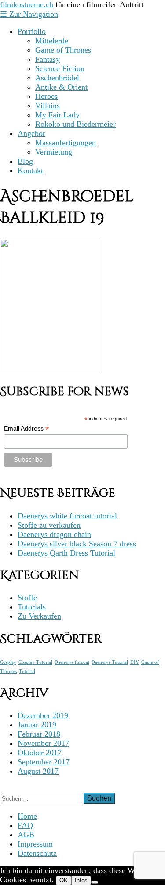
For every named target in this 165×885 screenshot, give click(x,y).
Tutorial (27, 671)
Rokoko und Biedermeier (75, 124)
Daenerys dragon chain (54, 534)
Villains (47, 105)
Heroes (46, 96)
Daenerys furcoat (72, 662)
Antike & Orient (61, 87)
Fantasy (47, 59)
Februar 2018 (39, 734)
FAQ (25, 825)
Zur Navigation (29, 14)
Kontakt (30, 170)
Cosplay (8, 662)
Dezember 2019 (43, 715)
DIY (134, 662)
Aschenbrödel (57, 77)
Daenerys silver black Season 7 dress (77, 543)
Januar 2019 (37, 724)
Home (27, 816)
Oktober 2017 (40, 752)
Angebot (31, 133)
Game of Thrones (63, 49)
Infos (81, 880)
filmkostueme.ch (26, 4)
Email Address (26, 428)
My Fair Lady (57, 114)
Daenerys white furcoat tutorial (67, 515)
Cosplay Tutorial (35, 662)
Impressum (35, 844)
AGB (26, 834)
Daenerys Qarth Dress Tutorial (66, 552)
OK (63, 880)
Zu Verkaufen (39, 616)
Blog (25, 161)
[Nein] (94, 882)
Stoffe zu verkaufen (49, 525)
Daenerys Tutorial (110, 662)
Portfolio (32, 31)
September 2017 (44, 761)
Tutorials (32, 606)
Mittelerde (51, 40)
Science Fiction (59, 68)
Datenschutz (37, 853)
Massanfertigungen (65, 142)
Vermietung (53, 152)
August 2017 (38, 771)
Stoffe (27, 597)
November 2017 (43, 743)
